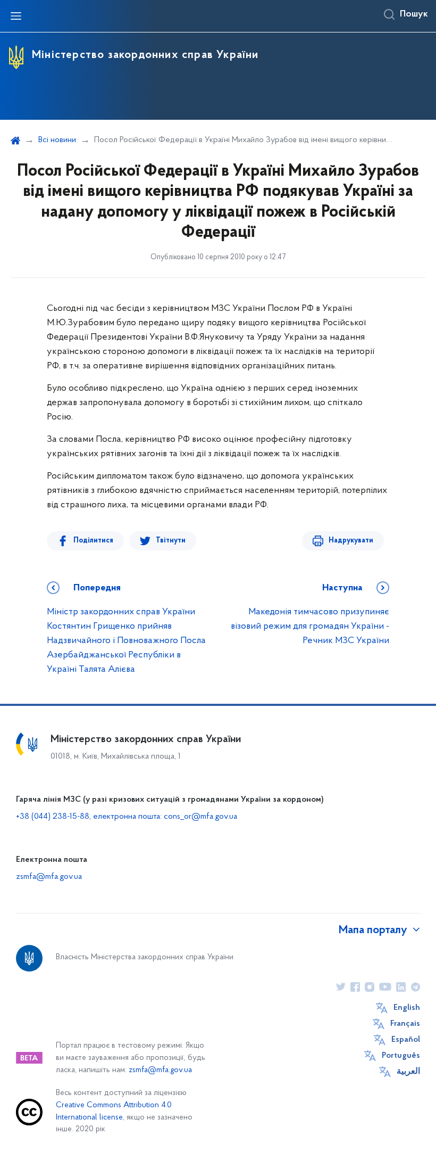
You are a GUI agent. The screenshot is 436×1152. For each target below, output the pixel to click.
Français (405, 1023)
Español (405, 1039)
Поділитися (93, 541)
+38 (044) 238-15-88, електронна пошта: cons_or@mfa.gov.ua (126, 816)
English (406, 1007)
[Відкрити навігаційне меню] (16, 16)
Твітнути (171, 541)
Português (401, 1055)
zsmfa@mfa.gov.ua (49, 877)
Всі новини (57, 140)
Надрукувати (351, 541)
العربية (408, 1071)
